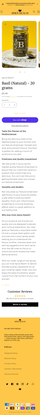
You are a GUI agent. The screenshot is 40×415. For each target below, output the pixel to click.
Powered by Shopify (25, 412)
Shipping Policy (11, 353)
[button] (1, 11)
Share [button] (6, 285)
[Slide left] (15, 72)
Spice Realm (16, 412)
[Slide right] (25, 72)
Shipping (14, 96)
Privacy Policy (10, 364)
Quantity (5, 100)
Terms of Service (11, 374)
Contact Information (13, 369)
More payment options (20, 125)
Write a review (20, 304)
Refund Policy (10, 358)
